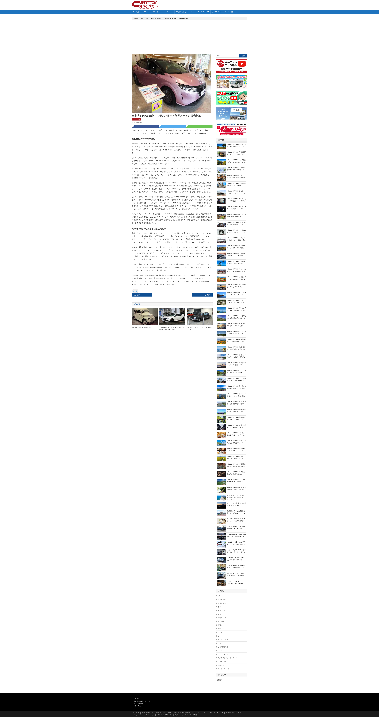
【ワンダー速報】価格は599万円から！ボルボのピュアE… (236, 527)
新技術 (220, 625)
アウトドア (221, 632)
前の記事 (137, 295)
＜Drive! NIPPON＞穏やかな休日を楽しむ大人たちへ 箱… (236, 293)
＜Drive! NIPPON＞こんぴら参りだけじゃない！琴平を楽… (236, 379)
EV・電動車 (137, 12)
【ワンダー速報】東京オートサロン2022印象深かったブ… (236, 566)
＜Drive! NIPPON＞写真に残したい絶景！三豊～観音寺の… (236, 325)
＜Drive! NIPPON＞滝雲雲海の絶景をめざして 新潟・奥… (236, 254)
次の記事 (207, 295)
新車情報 (221, 621)
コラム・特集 (229, 12)
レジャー (168, 12)
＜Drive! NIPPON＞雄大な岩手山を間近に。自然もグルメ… (236, 364)
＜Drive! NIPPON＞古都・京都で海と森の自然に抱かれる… (236, 442)
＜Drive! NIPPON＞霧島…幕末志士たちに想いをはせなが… (236, 488)
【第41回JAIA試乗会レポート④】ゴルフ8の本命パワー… (236, 559)
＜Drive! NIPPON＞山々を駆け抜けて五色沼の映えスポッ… (236, 317)
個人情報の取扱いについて (142, 701)
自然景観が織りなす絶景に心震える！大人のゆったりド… (236, 512)
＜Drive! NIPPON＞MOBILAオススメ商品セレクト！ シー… (236, 231)
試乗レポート (157, 12)
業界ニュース (222, 618)
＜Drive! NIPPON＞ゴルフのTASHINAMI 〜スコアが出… (236, 481)
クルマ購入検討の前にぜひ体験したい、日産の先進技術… (236, 520)
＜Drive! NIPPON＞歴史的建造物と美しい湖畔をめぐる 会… (236, 309)
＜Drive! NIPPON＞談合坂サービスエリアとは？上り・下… (236, 192)
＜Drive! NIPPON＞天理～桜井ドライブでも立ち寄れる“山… (236, 403)
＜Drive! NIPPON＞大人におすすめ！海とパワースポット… (236, 286)
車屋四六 (221, 665)
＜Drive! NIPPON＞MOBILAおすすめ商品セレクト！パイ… (236, 223)
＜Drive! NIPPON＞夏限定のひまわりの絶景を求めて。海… (236, 340)
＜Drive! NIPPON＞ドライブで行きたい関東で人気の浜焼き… (236, 176)
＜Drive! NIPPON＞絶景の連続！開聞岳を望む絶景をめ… (236, 348)
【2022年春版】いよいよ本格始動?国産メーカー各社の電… (236, 535)
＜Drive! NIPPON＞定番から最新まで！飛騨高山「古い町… (236, 426)
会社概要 (136, 698)
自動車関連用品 (181, 12)
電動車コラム (222, 599)
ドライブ (221, 643)
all (219, 596)
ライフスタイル (217, 12)
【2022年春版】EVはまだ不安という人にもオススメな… (236, 543)
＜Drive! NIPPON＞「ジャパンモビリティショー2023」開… (236, 239)
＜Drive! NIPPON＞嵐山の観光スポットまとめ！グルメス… (236, 161)
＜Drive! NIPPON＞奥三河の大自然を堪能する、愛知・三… (236, 395)
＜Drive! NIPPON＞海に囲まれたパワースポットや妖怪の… (236, 301)
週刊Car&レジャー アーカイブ (227, 658)
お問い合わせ (138, 706)
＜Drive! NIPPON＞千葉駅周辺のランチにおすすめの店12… (236, 153)
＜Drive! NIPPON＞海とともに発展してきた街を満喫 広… (236, 270)
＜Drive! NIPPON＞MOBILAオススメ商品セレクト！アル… (236, 208)
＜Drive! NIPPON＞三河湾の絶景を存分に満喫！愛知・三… (236, 262)
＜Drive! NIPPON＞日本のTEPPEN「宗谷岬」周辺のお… (236, 457)
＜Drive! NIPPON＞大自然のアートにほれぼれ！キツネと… (236, 278)
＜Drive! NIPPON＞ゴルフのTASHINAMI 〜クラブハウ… (236, 434)
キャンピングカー (223, 639)
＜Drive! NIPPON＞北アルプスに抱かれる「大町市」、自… (236, 332)
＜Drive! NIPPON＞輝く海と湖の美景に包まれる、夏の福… (236, 387)
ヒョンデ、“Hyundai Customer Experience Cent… (236, 582)
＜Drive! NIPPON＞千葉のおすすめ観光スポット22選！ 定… (236, 184)
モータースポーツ (203, 12)
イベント (191, 12)
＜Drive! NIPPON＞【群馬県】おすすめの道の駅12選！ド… (236, 169)
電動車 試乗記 (222, 603)
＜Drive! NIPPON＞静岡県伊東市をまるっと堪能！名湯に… (236, 410)
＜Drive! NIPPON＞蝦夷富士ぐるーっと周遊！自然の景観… (236, 247)
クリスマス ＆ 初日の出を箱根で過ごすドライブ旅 (236, 504)
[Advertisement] (189, 37)
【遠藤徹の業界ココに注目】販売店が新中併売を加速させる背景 (171, 328)
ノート (135, 291)
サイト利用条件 (138, 703)
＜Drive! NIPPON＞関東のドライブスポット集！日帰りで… (236, 145)
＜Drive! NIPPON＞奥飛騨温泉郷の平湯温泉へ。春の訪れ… (236, 465)
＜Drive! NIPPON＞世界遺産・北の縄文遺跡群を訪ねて (236, 473)
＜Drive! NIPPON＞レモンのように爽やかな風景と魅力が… (236, 356)
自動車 (146, 12)
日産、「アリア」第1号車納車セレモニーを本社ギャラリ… (236, 551)
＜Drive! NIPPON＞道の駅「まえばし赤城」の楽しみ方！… (236, 215)
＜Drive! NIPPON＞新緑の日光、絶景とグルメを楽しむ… (236, 418)
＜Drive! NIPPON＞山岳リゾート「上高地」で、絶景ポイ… (236, 371)
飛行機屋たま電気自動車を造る (141, 327)
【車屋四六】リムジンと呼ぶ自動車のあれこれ (199, 328)
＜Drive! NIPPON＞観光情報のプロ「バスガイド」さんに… (236, 449)
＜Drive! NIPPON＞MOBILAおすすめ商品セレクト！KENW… (236, 200)
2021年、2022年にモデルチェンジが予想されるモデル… (236, 574)
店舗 (219, 614)
